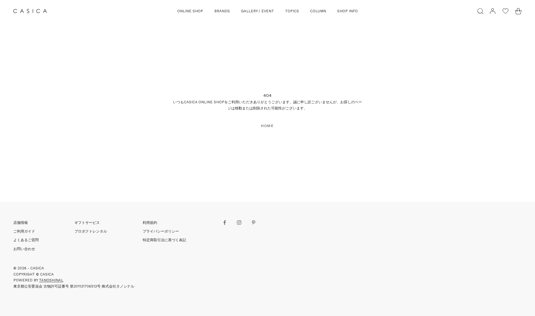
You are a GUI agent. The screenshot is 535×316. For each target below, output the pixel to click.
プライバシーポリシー (161, 231)
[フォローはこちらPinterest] (253, 222)
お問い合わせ (24, 249)
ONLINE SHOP (190, 11)
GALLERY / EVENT (257, 11)
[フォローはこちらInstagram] (239, 222)
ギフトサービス (87, 223)
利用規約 (150, 223)
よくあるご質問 (26, 240)
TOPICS (292, 11)
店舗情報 (20, 223)
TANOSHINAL (51, 280)
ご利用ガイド (24, 231)
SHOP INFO (347, 11)
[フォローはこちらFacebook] (224, 222)
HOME (267, 126)
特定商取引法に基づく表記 (164, 240)
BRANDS (222, 11)
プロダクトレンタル (90, 231)
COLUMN (318, 11)
